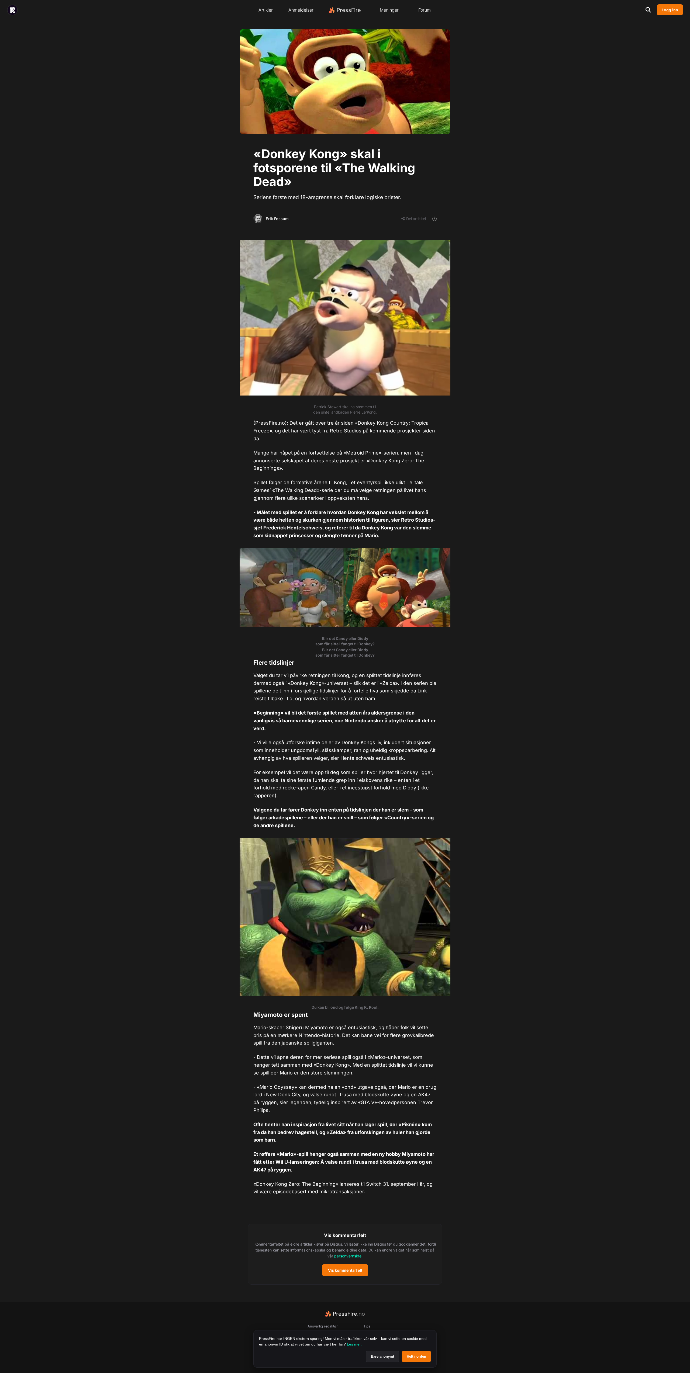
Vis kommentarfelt (345, 1270)
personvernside (347, 1256)
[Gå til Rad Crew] (12, 10)
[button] (345, 1254)
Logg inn (670, 10)
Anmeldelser (300, 10)
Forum (424, 10)
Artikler (265, 10)
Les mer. (354, 1344)
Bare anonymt (382, 1356)
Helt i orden (416, 1356)
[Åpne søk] (648, 10)
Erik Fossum (277, 218)
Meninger (389, 10)
